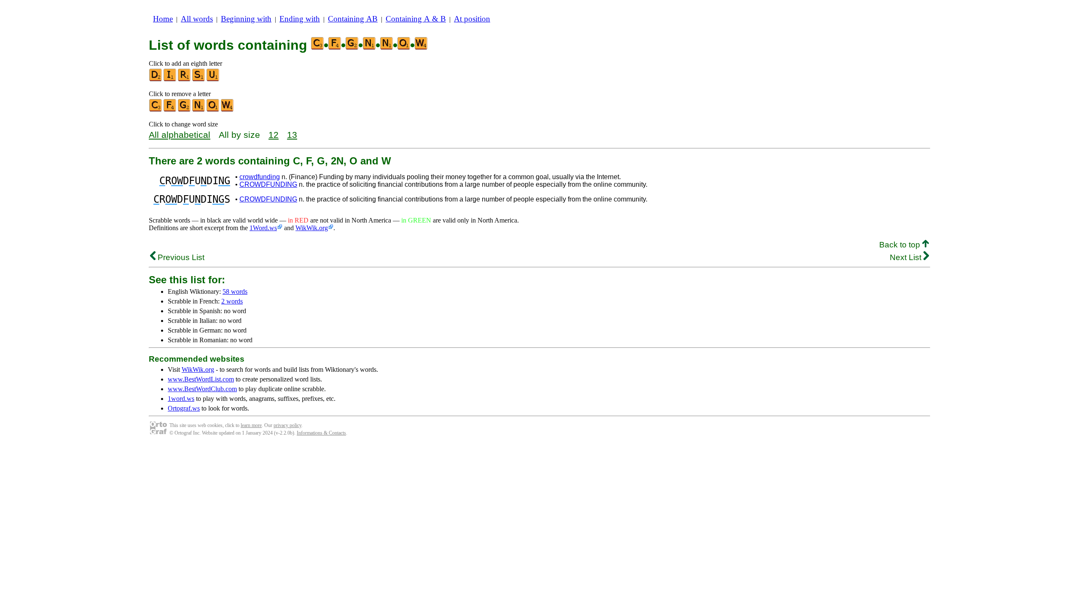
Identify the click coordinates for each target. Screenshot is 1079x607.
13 (292, 135)
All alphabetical (179, 135)
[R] (184, 79)
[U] (213, 79)
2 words (232, 301)
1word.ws (181, 398)
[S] (199, 79)
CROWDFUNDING (268, 184)
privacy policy (287, 425)
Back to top (900, 244)
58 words (235, 291)
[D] (156, 79)
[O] (213, 109)
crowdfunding (259, 176)
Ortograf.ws (184, 408)
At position (472, 18)
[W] (227, 109)
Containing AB (353, 18)
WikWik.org (311, 227)
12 (273, 135)
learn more (251, 425)
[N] (199, 109)
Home (163, 18)
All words (197, 18)
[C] (156, 109)
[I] (170, 79)
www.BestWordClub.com (202, 388)
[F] (170, 109)
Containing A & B (416, 18)
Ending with (299, 18)
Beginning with (246, 18)
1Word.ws (263, 227)
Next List (906, 257)
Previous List (180, 257)
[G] (184, 109)
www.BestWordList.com (201, 379)
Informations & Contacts (321, 433)
